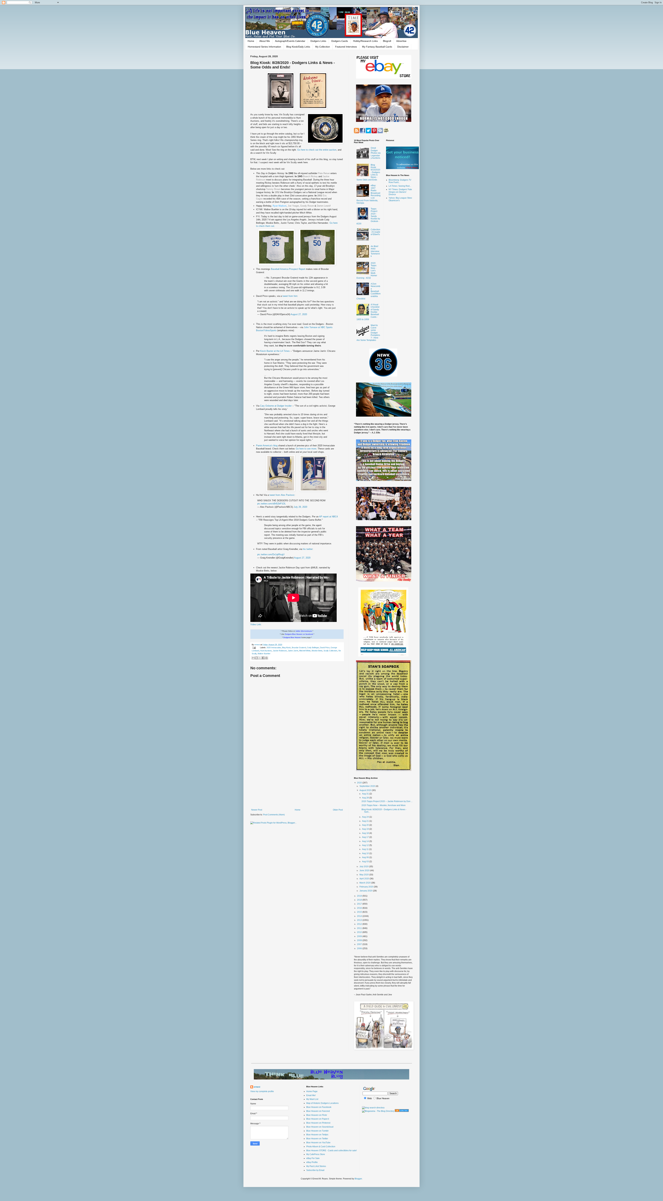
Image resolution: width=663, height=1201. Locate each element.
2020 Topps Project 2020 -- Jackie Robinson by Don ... (387, 801)
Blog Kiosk (286, 647)
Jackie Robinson (280, 651)
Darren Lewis (323, 205)
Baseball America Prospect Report (288, 269)
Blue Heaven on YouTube (318, 1142)
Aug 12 (365, 845)
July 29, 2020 (300, 507)
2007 (359, 944)
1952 (277, 192)
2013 (359, 920)
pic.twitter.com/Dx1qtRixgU (270, 554)
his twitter (308, 549)
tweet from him (289, 296)
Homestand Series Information (264, 46)
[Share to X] (260, 658)
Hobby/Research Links (365, 41)
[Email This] (253, 658)
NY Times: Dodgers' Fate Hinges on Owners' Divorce (400, 192)
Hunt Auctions (266, 651)
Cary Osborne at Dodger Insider (276, 405)
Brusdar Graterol (299, 647)
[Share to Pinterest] (266, 658)
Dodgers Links (318, 41)
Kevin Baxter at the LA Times (275, 351)
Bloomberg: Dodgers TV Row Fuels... (400, 181)
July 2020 (364, 866)
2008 (359, 940)
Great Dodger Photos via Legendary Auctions (376, 153)
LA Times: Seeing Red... (400, 186)
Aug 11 (365, 849)
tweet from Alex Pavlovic (282, 495)
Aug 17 (365, 837)
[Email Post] (254, 647)
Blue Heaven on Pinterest (318, 1123)
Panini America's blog (266, 445)
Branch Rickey (310, 176)
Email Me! (311, 1095)
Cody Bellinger (313, 647)
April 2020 (364, 878)
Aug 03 (365, 861)
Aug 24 (365, 817)
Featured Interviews (346, 46)
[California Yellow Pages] (402, 1111)
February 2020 (366, 887)
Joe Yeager (293, 205)
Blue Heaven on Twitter (317, 1138)
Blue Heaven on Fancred (318, 1111)
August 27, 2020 (299, 314)
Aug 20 (365, 825)
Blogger (358, 1178)
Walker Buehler (264, 654)
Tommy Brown (273, 189)
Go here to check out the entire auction (316, 149)
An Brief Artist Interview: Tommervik (375, 251)
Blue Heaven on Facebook (318, 1107)
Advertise (401, 41)
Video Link (255, 624)
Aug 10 (365, 853)
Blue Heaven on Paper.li (317, 1119)
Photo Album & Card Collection (320, 1146)
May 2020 (364, 874)
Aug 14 (365, 841)
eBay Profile (312, 1162)
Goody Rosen (307, 205)
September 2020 (367, 786)
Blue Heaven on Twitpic (317, 1134)
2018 (359, 900)
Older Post (338, 810)
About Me (264, 41)
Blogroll (387, 41)
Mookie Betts (317, 651)
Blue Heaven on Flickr (316, 1115)
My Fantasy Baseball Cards (377, 46)
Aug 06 (365, 857)
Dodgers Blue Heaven (292, 637)
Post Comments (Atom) (274, 814)
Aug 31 (365, 794)
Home (251, 41)
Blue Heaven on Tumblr (317, 1131)
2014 (359, 916)
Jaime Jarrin (293, 651)
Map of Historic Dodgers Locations (322, 1103)
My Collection (322, 46)
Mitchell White (305, 651)
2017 (359, 904)
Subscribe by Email (315, 1170)
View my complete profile (262, 1091)
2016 (359, 908)
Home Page (312, 1091)
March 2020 (365, 883)
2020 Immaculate (274, 647)
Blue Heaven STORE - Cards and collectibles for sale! (331, 1150)
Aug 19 (365, 829)
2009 (359, 936)
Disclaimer (403, 46)
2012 (359, 924)
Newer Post (256, 810)
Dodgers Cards (339, 41)
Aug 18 (365, 833)
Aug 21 (365, 821)
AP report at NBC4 (328, 516)
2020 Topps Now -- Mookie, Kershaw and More (384, 805)
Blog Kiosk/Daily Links (298, 46)
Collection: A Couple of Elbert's (375, 232)
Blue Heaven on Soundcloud (319, 1127)
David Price (325, 647)
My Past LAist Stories (316, 1166)
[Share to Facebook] (263, 658)
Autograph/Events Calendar (290, 41)
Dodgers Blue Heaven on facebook (299, 634)
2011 (359, 928)
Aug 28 (365, 798)
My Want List (312, 1099)
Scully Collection (330, 651)
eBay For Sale (313, 1158)
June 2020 (364, 870)
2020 (359, 782)
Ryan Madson (279, 205)
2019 (359, 896)
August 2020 (365, 790)
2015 (359, 912)
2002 (319, 195)
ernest (257, 645)
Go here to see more (306, 448)
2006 (359, 948)
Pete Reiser (324, 173)
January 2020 (366, 891)
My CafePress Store (315, 1154)
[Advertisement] (297, 780)
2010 (359, 932)
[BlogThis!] (256, 658)
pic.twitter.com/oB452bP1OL (271, 503)
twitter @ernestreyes (304, 631)
